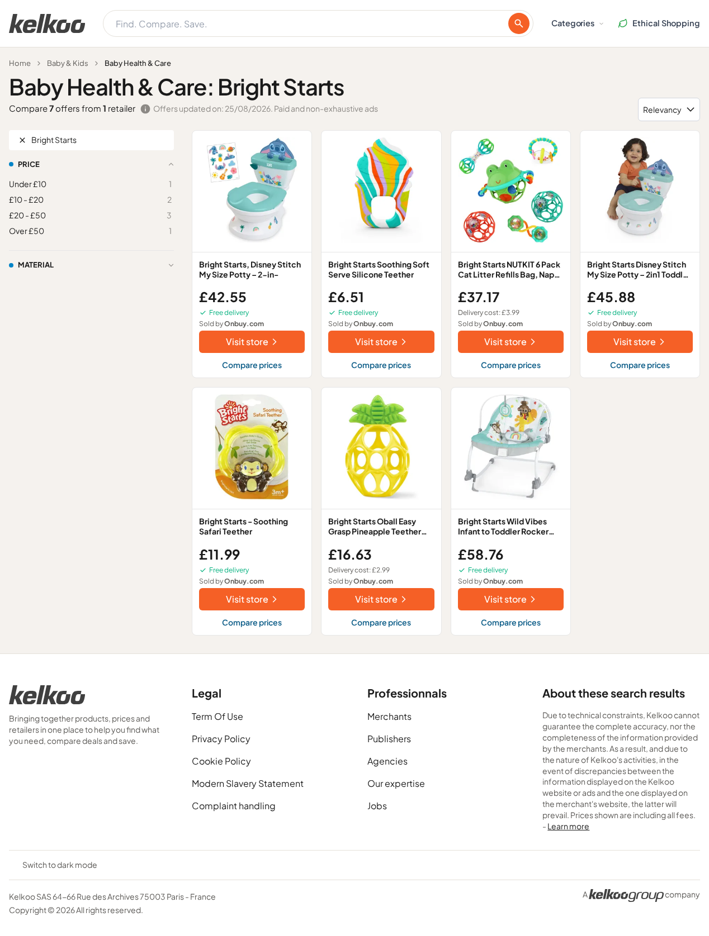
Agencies (387, 761)
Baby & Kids (67, 63)
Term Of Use (217, 716)
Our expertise (396, 783)
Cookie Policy (221, 761)
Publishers (389, 738)
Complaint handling (234, 805)
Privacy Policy (221, 738)
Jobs (377, 805)
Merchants (389, 716)
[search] (519, 23)
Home (20, 63)
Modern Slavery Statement (248, 783)
